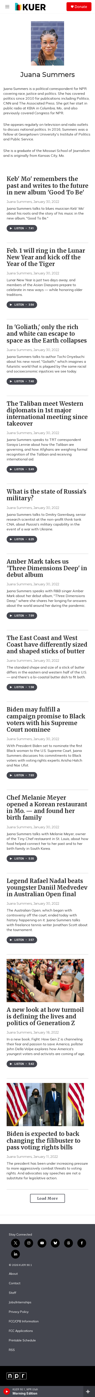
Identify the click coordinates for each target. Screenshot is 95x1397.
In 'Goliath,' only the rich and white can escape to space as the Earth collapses (47, 333)
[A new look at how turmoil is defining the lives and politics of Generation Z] (45, 980)
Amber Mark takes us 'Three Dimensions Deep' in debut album (47, 568)
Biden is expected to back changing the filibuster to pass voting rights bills (43, 1140)
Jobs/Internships (20, 1302)
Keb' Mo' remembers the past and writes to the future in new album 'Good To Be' (47, 185)
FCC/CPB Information (24, 1321)
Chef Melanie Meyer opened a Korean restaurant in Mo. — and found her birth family (47, 807)
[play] (7, 1391)
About (13, 1274)
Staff (12, 1293)
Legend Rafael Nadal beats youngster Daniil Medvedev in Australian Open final (47, 887)
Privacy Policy (18, 1312)
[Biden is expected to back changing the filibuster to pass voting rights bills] (45, 1104)
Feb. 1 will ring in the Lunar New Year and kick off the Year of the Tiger (46, 257)
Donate (81, 7)
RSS (12, 1350)
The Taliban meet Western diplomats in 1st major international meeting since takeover (47, 413)
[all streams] (89, 1391)
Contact (14, 1283)
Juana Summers (19, 202)
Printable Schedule (22, 1340)
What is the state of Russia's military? (46, 495)
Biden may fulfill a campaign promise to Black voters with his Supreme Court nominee (46, 719)
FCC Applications (21, 1331)
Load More (47, 1198)
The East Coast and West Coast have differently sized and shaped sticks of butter (47, 644)
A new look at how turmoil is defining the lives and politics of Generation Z (45, 1016)
